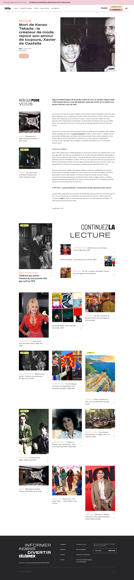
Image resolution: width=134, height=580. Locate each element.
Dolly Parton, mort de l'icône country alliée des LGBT (30, 343)
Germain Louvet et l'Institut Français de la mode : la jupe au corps (28, 174)
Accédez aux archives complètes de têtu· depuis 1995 (49, 2)
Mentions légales (81, 549)
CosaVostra (28, 571)
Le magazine (55, 8)
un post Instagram (78, 134)
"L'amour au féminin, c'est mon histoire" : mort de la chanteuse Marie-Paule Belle (64, 444)
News (16, 8)
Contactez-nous (81, 544)
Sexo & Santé (44, 8)
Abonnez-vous (116, 6)
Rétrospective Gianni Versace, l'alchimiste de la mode (28, 138)
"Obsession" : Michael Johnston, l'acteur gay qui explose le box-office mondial (97, 516)
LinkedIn (62, 554)
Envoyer (111, 550)
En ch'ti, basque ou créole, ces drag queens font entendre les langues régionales (64, 386)
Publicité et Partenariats (83, 554)
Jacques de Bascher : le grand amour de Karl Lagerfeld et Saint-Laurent (86, 188)
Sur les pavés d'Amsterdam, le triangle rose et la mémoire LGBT (97, 434)
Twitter (62, 560)
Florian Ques (26, 48)
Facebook (63, 549)
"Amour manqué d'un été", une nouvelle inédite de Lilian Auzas (97, 401)
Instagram (63, 544)
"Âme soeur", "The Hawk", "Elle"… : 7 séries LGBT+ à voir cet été (64, 501)
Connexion (116, 9)
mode (25, 21)
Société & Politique (26, 8)
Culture (36, 8)
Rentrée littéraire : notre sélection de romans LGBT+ (78, 260)
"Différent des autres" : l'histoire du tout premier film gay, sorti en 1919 (33, 278)
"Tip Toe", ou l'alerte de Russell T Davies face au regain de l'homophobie (97, 318)
